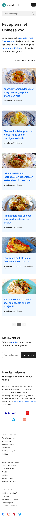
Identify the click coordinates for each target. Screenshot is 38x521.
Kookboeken (6, 447)
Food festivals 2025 (8, 469)
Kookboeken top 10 (8, 451)
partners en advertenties (25, 401)
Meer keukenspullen (9, 465)
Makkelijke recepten (9, 435)
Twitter (20, 514)
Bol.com (10, 413)
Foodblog (5, 472)
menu (33, 7)
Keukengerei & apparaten (10, 462)
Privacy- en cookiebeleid (10, 499)
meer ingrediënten (11, 48)
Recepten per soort (8, 438)
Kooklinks (5, 475)
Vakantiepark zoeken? (9, 506)
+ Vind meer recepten (25, 60)
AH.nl (13, 419)
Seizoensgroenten (8, 444)
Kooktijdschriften (7, 478)
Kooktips (5, 454)
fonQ (24, 419)
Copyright (5, 496)
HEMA (27, 413)
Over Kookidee (7, 490)
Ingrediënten (6, 441)
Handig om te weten (9, 481)
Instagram (8, 514)
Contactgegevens (8, 502)
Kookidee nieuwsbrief (9, 493)
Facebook (3, 514)
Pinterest (14, 514)
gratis (14, 342)
